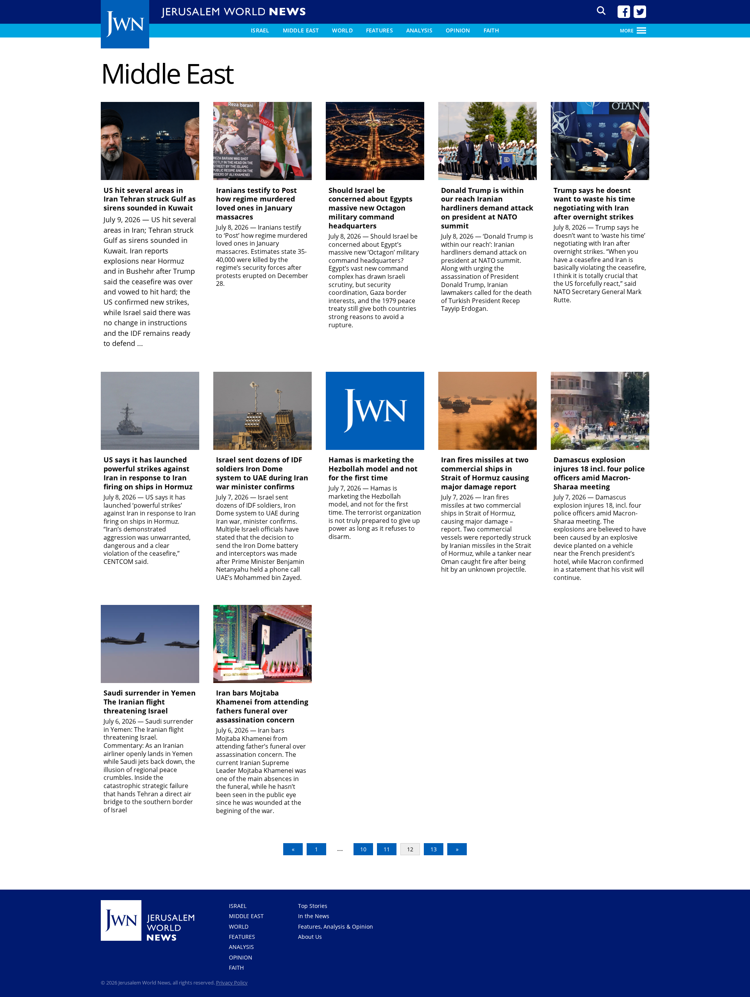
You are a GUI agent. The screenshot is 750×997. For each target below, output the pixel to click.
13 (433, 849)
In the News (313, 916)
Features (379, 30)
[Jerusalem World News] (125, 25)
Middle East (301, 30)
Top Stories (312, 906)
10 (363, 849)
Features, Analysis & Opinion (335, 926)
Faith (491, 30)
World (342, 30)
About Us (310, 936)
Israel (260, 30)
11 (387, 849)
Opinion (458, 30)
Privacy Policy (232, 982)
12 (410, 849)
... (140, 343)
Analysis (419, 30)
